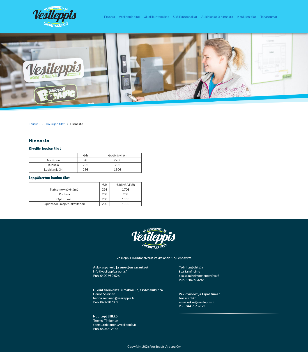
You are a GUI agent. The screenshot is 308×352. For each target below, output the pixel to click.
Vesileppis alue (129, 17)
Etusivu (109, 17)
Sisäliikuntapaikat (185, 17)
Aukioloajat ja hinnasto (217, 17)
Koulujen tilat (246, 17)
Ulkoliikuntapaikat (156, 17)
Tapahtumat (268, 17)
